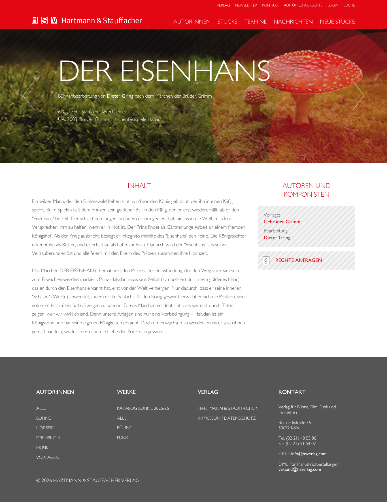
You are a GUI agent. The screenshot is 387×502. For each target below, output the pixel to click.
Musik (42, 447)
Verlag (223, 5)
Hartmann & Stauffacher (227, 408)
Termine (255, 21)
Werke (126, 392)
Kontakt (270, 5)
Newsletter (246, 5)
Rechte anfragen (298, 260)
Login (333, 5)
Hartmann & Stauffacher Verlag (96, 481)
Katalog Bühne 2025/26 (143, 408)
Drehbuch (48, 437)
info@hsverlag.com (309, 454)
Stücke (227, 21)
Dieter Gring (120, 96)
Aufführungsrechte (303, 5)
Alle (41, 408)
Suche (349, 5)
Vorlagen (47, 457)
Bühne (43, 418)
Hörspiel (46, 427)
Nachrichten (293, 21)
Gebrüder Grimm (282, 222)
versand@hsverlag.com (299, 469)
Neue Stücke (337, 21)
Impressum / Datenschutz (227, 418)
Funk (122, 437)
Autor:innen (191, 21)
